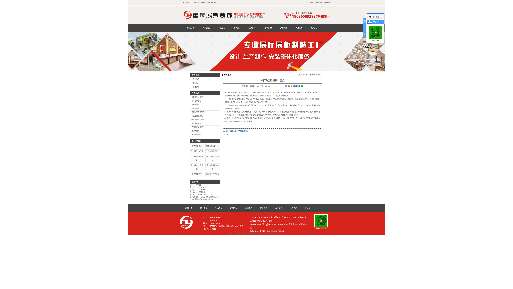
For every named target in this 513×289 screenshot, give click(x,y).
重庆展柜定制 (212, 151)
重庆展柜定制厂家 (212, 146)
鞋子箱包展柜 (196, 101)
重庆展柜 (301, 217)
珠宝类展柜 (195, 131)
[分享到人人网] (299, 86)
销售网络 (283, 28)
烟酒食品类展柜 (197, 127)
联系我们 (319, 2)
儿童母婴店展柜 (197, 97)
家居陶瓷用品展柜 (197, 112)
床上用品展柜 (196, 123)
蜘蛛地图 (327, 2)
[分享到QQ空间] (289, 86)
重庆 (268, 231)
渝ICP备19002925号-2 (257, 224)
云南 (279, 231)
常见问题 (196, 87)
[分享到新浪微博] (292, 86)
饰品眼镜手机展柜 (197, 120)
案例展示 (237, 28)
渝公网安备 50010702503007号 (279, 224)
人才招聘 (299, 28)
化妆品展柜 (195, 108)
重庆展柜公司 (197, 146)
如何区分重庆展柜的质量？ (239, 131)
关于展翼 (206, 28)
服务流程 (268, 28)
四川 (275, 231)
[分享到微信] (302, 86)
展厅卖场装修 (196, 135)
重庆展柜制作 (197, 174)
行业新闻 (196, 79)
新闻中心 (252, 28)
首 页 (311, 75)
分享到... (376, 22)
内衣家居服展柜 (197, 116)
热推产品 (253, 231)
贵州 (272, 231)
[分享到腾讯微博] (295, 86)
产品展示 (222, 28)
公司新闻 (196, 83)
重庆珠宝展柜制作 (212, 174)
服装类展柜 (195, 105)
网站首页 (312, 2)
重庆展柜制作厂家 (196, 151)
